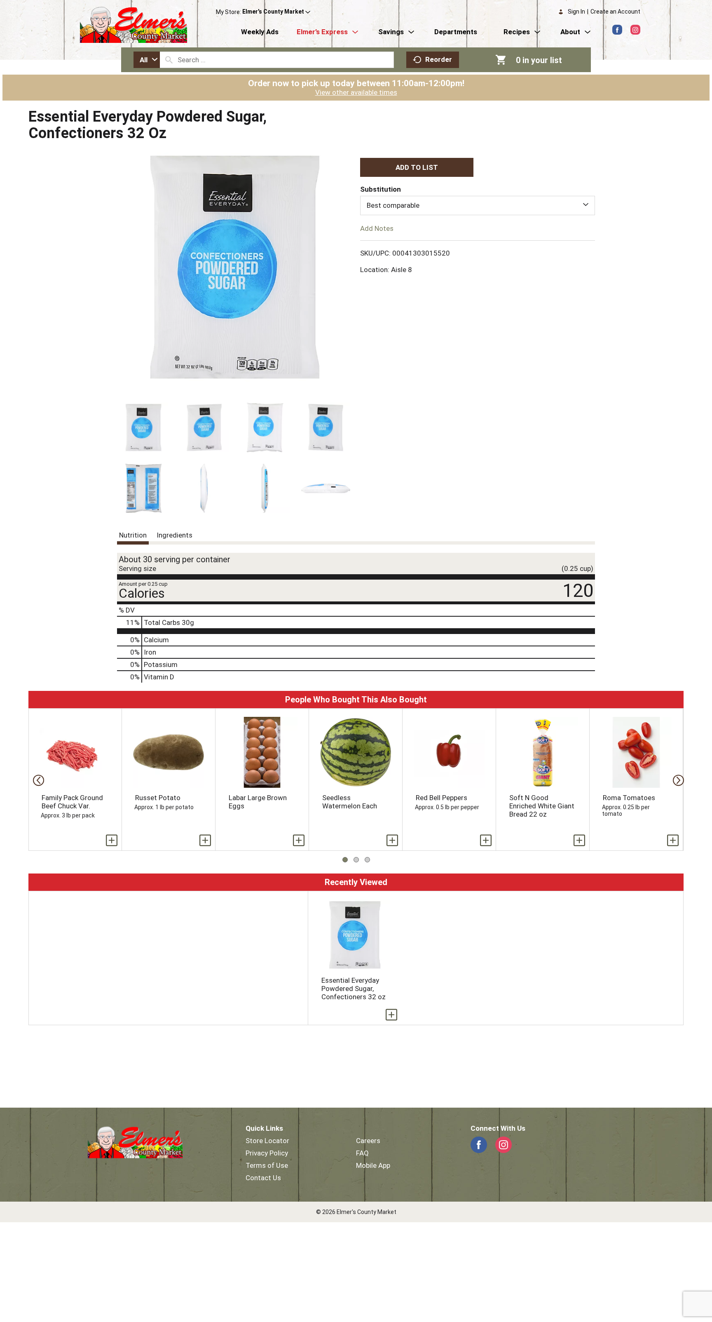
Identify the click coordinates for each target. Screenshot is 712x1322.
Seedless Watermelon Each (349, 802)
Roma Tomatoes (629, 798)
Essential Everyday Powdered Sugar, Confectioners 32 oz (353, 988)
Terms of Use (267, 1165)
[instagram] (635, 30)
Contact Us (263, 1178)
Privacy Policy (267, 1153)
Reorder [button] (438, 59)
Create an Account (615, 11)
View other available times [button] (356, 92)
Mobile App (373, 1165)
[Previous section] (36, 779)
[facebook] (617, 30)
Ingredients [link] (174, 535)
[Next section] (676, 779)
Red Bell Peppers (441, 798)
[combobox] (147, 60)
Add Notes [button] (376, 228)
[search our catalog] (169, 60)
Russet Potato (157, 798)
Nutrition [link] (133, 535)
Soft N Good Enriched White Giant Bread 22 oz (541, 806)
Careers (368, 1140)
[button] (276, 12)
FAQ (362, 1153)
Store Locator (267, 1140)
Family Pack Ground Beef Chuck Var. (72, 802)
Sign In (576, 11)
